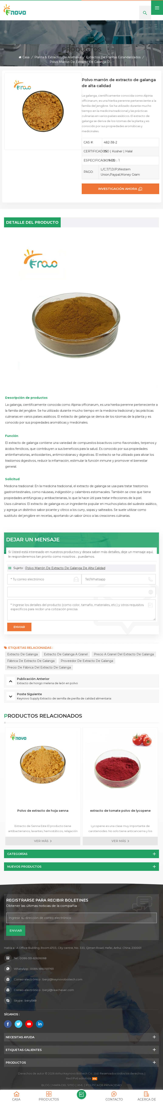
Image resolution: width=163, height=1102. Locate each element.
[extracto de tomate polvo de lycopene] (120, 765)
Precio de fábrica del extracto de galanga (39, 667)
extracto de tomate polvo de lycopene (120, 811)
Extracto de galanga (22, 654)
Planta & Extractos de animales (57, 57)
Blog (45, 1085)
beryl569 (31, 1000)
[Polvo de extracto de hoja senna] (42, 765)
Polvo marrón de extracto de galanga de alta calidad (65, 568)
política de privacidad (104, 1085)
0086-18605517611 (42, 968)
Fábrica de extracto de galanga (31, 661)
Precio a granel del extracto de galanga (124, 654)
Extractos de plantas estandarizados (113, 57)
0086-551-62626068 (33, 958)
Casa (26, 57)
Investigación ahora (117, 189)
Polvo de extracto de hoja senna (42, 811)
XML (80, 1085)
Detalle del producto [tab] (32, 222)
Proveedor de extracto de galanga (87, 661)
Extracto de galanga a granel (66, 654)
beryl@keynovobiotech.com (62, 979)
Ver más (41, 841)
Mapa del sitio (63, 1085)
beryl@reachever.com (58, 990)
